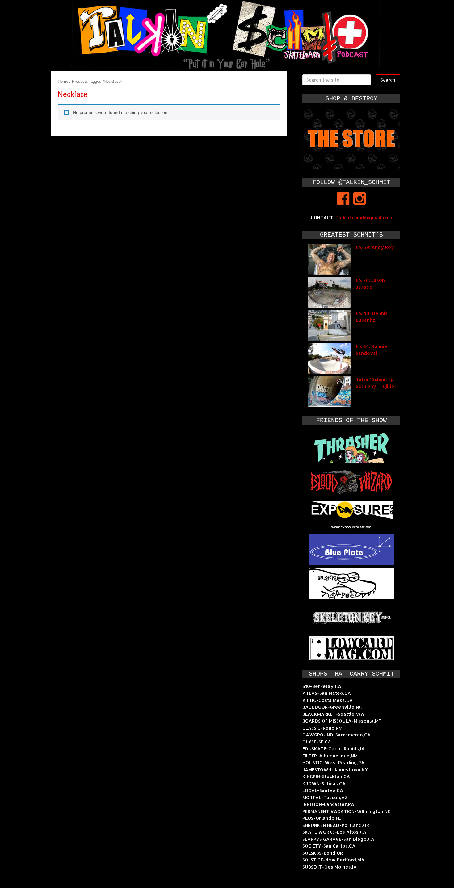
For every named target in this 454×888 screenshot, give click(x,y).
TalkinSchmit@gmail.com (363, 217)
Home (63, 81)
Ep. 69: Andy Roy (375, 247)
